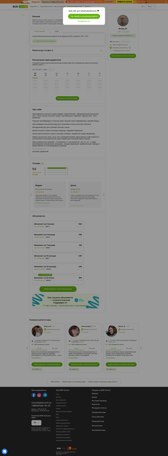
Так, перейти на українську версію (84, 16)
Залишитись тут (84, 21)
